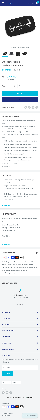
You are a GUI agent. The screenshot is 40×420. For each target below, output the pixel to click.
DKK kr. (15, 383)
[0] (36, 3)
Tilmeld (7, 373)
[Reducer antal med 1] (9, 86)
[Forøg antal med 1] (19, 86)
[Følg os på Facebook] (3, 392)
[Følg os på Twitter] (7, 392)
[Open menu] (3, 3)
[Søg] (29, 3)
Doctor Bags (6, 70)
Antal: (4, 86)
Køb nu (20, 99)
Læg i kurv (20, 93)
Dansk (4, 383)
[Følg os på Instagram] (10, 392)
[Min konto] (32, 3)
